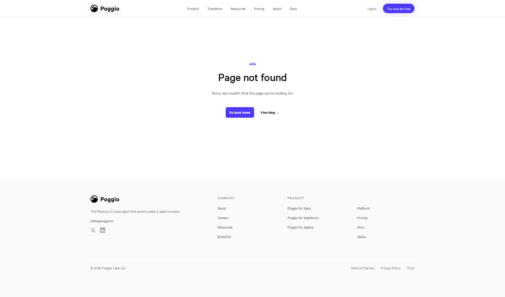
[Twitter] (93, 230)
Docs (293, 8)
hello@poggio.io (101, 220)
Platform (363, 208)
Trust (411, 267)
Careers (223, 217)
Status (361, 236)
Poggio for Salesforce (302, 217)
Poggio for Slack (299, 208)
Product (193, 8)
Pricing (259, 8)
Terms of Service (362, 267)
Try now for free (398, 8)
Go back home (239, 112)
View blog (269, 112)
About (277, 8)
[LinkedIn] (102, 230)
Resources (238, 8)
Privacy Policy (391, 267)
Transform (214, 8)
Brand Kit (224, 236)
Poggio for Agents (300, 227)
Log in (371, 8)
